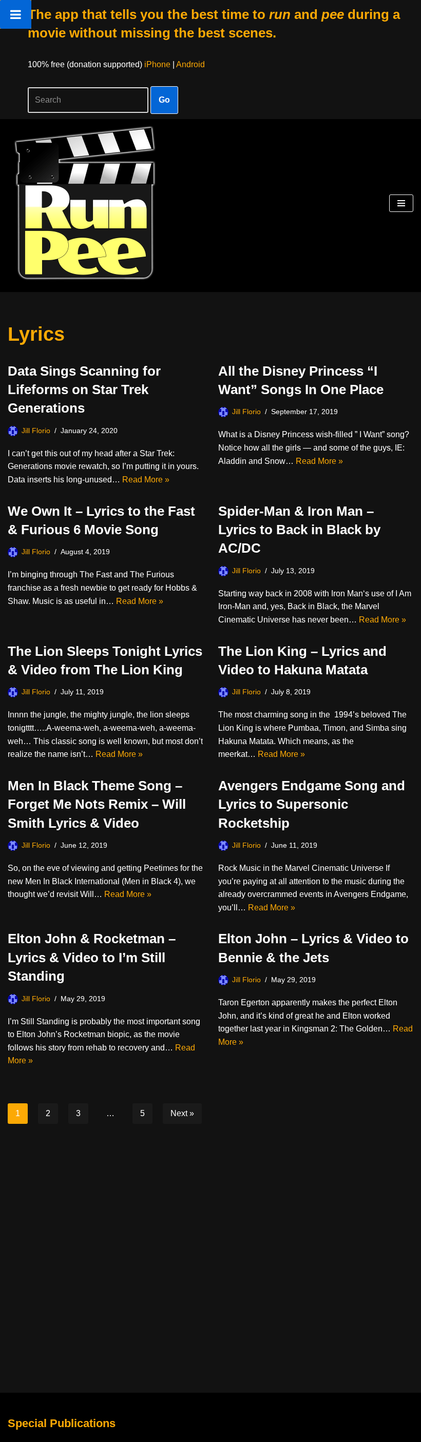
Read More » (145, 479)
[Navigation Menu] (401, 203)
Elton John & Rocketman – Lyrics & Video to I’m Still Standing (92, 957)
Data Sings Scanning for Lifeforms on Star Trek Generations (84, 389)
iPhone (157, 64)
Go (164, 99)
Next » (182, 1113)
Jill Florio (36, 430)
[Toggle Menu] (15, 14)
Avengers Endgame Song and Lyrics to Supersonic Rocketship (311, 804)
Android (190, 64)
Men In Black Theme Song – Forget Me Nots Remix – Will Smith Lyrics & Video (97, 804)
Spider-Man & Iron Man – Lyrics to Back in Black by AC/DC (299, 529)
